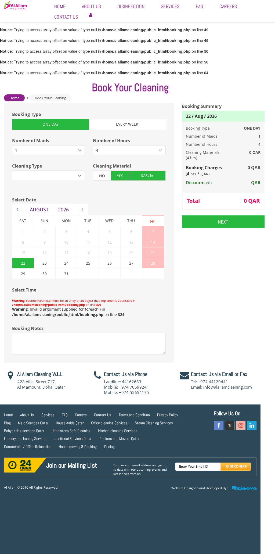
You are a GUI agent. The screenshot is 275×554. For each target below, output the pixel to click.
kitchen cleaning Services (117, 430)
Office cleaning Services (109, 422)
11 (88, 242)
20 (131, 252)
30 (44, 273)
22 (23, 263)
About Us (91, 6)
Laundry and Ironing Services (25, 438)
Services (170, 6)
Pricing (109, 446)
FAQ (200, 6)
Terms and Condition (134, 414)
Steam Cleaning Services (154, 422)
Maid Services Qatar (33, 422)
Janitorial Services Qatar (73, 438)
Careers (228, 6)
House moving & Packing (78, 446)
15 (23, 252)
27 (131, 263)
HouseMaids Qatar (70, 422)
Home (60, 6)
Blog (7, 422)
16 (44, 252)
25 (88, 263)
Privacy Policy (167, 414)
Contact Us (66, 17)
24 (66, 263)
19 (109, 252)
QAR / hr (147, 175)
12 (109, 242)
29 (23, 273)
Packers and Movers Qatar (119, 438)
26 (109, 263)
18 (88, 252)
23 (44, 263)
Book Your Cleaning (50, 97)
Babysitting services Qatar (24, 430)
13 (131, 242)
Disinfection (131, 6)
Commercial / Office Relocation (28, 446)
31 (66, 273)
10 (66, 242)
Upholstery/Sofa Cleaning (71, 430)
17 (66, 252)
